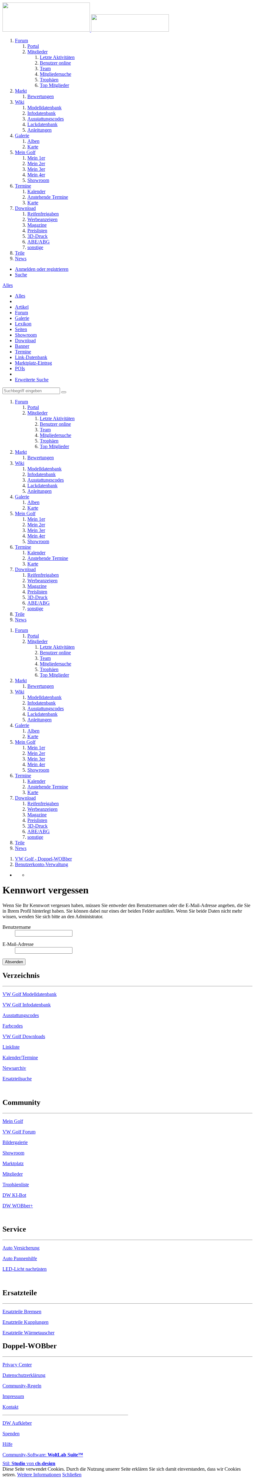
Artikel (22, 307)
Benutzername (16, 927)
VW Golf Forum (18, 1131)
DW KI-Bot (14, 1195)
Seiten (21, 329)
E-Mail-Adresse (18, 944)
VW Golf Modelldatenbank (29, 994)
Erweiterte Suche (32, 379)
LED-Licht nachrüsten (24, 1269)
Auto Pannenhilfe (19, 1258)
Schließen (71, 1474)
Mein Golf (12, 1121)
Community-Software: (42, 1454)
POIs (20, 368)
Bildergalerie (15, 1142)
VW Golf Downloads (23, 1036)
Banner (22, 346)
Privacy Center (17, 1364)
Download (25, 340)
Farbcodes (12, 1025)
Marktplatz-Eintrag (33, 362)
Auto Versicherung (20, 1248)
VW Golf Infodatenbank (26, 1004)
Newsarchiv (14, 1068)
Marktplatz (13, 1163)
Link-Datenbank (31, 357)
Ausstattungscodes (20, 1015)
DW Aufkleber (17, 1423)
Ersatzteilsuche (17, 1078)
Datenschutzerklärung (23, 1375)
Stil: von (28, 1463)
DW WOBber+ (17, 1205)
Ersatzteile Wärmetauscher (28, 1332)
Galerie (22, 318)
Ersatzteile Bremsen (21, 1311)
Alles (20, 295)
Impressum (13, 1396)
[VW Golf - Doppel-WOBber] (85, 30)
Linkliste (11, 1047)
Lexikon (23, 323)
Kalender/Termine (20, 1057)
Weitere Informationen (39, 1474)
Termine (23, 351)
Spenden (11, 1433)
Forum (21, 312)
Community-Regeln (21, 1385)
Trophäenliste (15, 1184)
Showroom (26, 335)
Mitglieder (12, 1174)
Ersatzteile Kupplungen (25, 1322)
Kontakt (10, 1407)
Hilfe (7, 1444)
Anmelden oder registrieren (41, 269)
